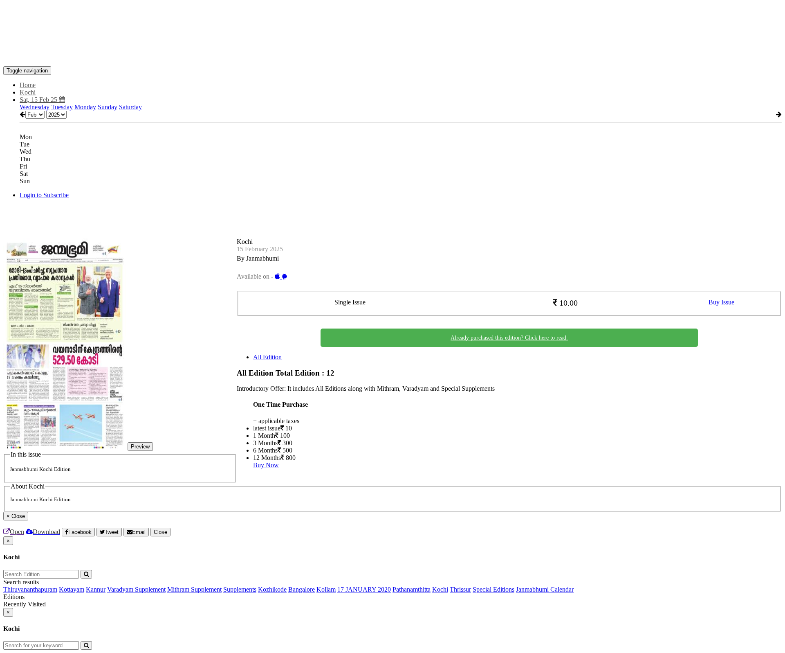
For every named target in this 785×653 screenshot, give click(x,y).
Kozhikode (272, 589)
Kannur (95, 589)
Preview (140, 447)
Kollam (326, 589)
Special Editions (493, 589)
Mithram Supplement (194, 589)
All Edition (267, 357)
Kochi (440, 589)
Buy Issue (721, 302)
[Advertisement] (152, 21)
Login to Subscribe (44, 194)
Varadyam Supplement (136, 589)
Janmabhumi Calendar (545, 589)
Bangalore (301, 589)
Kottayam (71, 589)
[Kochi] (392, 54)
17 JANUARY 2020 (364, 589)
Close (160, 532)
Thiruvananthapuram (30, 589)
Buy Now (266, 465)
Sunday (107, 107)
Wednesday (34, 107)
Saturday (130, 107)
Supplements (239, 589)
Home (28, 84)
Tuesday (62, 107)
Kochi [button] (28, 92)
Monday (85, 107)
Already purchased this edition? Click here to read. (509, 338)
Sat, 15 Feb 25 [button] (39, 99)
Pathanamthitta (411, 589)
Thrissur (460, 589)
